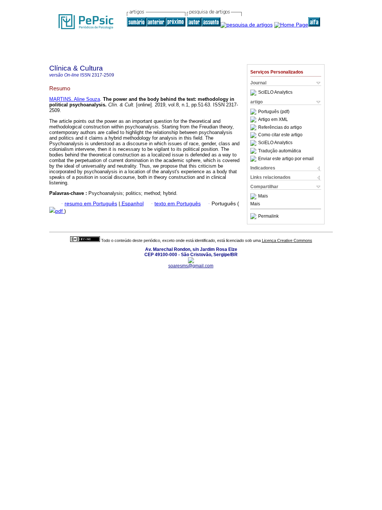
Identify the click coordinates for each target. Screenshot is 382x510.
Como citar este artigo (280, 135)
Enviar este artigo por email (286, 158)
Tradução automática (279, 150)
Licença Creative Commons (287, 240)
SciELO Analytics (275, 92)
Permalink (268, 216)
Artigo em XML (273, 119)
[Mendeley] (254, 196)
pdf (59, 211)
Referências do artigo (280, 127)
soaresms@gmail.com (190, 265)
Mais (263, 196)
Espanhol (132, 203)
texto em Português (177, 203)
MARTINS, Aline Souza (74, 99)
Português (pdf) (273, 111)
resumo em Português (91, 203)
